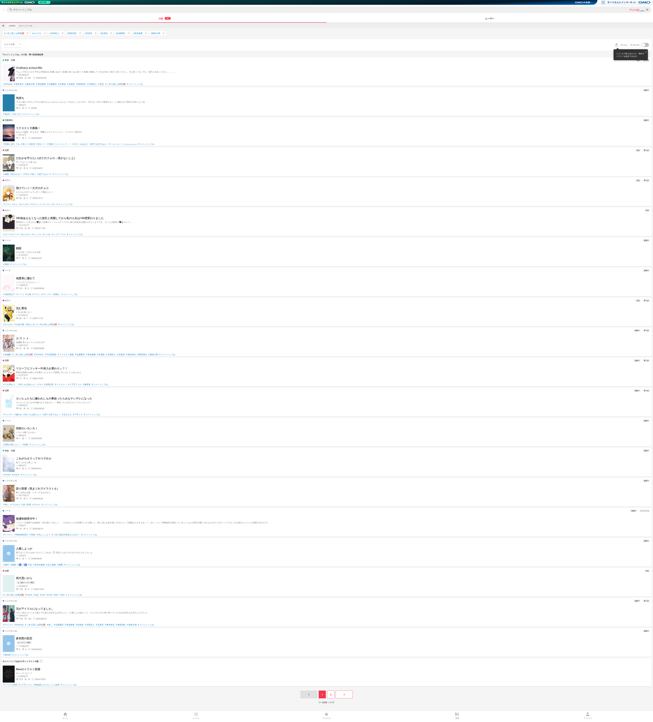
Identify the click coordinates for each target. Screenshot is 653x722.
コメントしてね (135, 84)
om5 (49, 594)
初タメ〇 (41, 144)
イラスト (8, 534)
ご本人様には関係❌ (14, 33)
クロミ (36, 294)
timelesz (8, 84)
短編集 (7, 354)
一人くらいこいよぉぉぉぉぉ (123, 144)
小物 (28, 294)
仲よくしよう (43, 534)
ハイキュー (61, 384)
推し (6, 504)
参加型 (7, 654)
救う (33, 174)
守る (26, 174)
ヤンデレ (8, 414)
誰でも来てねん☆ (99, 144)
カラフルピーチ (11, 234)
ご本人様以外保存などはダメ (66, 534)
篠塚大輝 (155, 33)
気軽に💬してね (11, 144)
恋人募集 (51, 564)
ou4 (42, 594)
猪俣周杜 (72, 33)
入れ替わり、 (10, 384)
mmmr (7, 474)
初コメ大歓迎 (28, 144)
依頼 (32, 534)
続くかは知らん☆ (27, 384)
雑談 (6, 264)
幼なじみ (30, 324)
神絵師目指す (21, 534)
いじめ (46, 234)
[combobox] (12, 44)
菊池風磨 (138, 33)
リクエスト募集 (66, 354)
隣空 (6, 564)
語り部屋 (26, 504)
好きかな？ (16, 174)
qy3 (36, 594)
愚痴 (25, 444)
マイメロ (46, 294)
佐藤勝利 (120, 33)
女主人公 (67, 414)
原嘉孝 (88, 33)
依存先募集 (39, 564)
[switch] (645, 45)
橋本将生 (19, 84)
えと (15, 204)
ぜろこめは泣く (80, 144)
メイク (20, 294)
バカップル (49, 204)
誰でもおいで (44, 174)
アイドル (8, 624)
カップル (36, 234)
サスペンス (36, 204)
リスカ (7, 204)
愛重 (60, 564)
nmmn (15, 474)
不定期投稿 (50, 354)
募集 (6, 174)
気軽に (56, 294)
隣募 (13, 564)
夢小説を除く (635, 45)
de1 (56, 594)
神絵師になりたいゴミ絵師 (46, 684)
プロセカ (15, 504)
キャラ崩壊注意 (46, 384)
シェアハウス (58, 234)
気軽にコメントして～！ (59, 144)
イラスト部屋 (10, 684)
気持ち (7, 114)
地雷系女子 (9, 294)
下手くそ (78, 414)
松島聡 (104, 33)
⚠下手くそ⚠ (74, 384)
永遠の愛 (19, 324)
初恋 (101, 84)
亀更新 (86, 384)
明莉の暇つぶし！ (12, 444)
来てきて (17, 114)
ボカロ (36, 504)
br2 (62, 594)
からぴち (37, 33)
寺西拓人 (54, 33)
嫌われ (18, 414)
